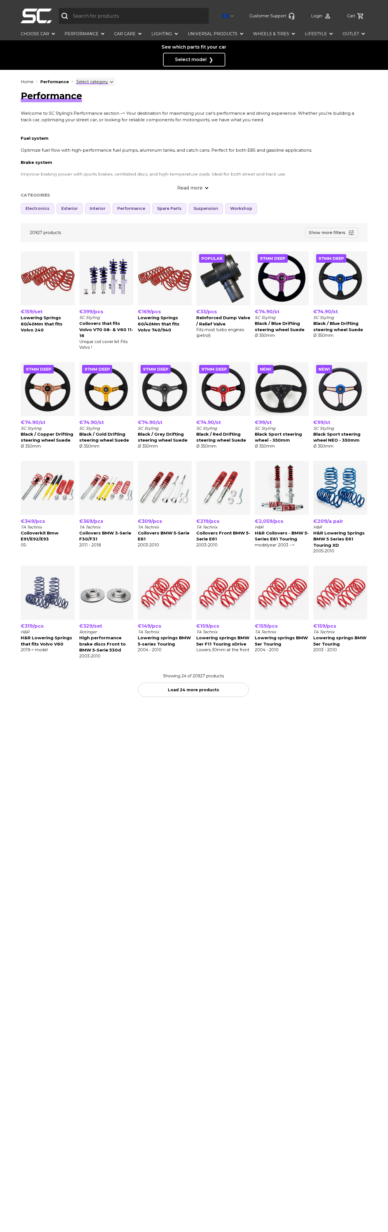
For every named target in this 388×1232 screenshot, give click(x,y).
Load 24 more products (193, 689)
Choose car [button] (35, 33)
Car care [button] (125, 33)
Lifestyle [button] (316, 33)
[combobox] (134, 16)
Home (27, 81)
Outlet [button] (351, 33)
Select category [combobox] (92, 81)
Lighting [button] (161, 33)
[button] (229, 16)
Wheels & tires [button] (271, 33)
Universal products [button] (212, 33)
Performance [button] (81, 33)
